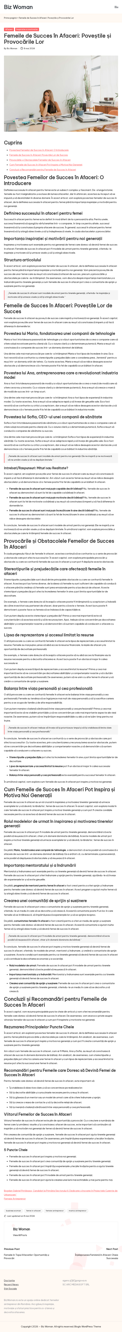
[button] (20, 1235)
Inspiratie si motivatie (27, 29)
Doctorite (9, 1280)
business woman (13, 1211)
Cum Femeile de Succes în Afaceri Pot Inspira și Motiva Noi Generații (45, 164)
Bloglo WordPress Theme (87, 1326)
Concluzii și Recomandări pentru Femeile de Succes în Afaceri (42, 169)
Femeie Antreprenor (15, 1198)
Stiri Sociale (10, 1288)
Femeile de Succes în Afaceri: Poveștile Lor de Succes (38, 155)
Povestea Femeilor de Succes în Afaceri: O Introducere (39, 150)
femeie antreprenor (55, 1211)
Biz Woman (18, 7)
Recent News (11, 1284)
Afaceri (9, 29)
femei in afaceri (33, 1211)
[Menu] (116, 7)
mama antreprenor (77, 1211)
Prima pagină (10, 18)
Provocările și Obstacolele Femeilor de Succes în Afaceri (40, 160)
